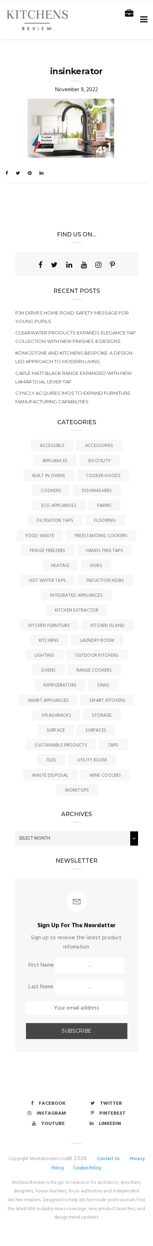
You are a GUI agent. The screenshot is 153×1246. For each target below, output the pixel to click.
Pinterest (112, 1113)
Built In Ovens (48, 476)
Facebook (52, 1103)
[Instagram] (98, 265)
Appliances (55, 461)
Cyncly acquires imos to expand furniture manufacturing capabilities (72, 397)
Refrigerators (59, 685)
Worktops (77, 790)
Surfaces (95, 730)
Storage (102, 715)
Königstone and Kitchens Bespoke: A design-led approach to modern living (74, 357)
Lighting (44, 655)
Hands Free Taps (104, 550)
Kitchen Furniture (49, 625)
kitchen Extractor (77, 610)
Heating (60, 565)
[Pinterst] (112, 265)
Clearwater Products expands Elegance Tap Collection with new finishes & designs (75, 337)
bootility (99, 461)
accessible (52, 445)
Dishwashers (97, 490)
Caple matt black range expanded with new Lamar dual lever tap (73, 377)
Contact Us (108, 1159)
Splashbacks (56, 715)
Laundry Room (97, 640)
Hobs (96, 565)
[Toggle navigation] (142, 19)
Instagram (51, 1113)
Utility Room (92, 760)
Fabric (104, 505)
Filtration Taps (55, 520)
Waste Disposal (50, 775)
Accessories (99, 445)
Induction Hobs (105, 580)
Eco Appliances (58, 505)
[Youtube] (84, 265)
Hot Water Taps (47, 580)
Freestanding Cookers (101, 536)
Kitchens (49, 640)
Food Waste (40, 536)
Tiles (51, 760)
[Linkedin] (69, 265)
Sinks (103, 685)
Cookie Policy (87, 1168)
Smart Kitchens (107, 700)
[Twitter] (54, 265)
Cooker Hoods (103, 476)
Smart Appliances (48, 700)
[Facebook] (40, 265)
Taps (113, 745)
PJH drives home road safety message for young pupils (72, 317)
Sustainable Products (61, 745)
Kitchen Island (107, 625)
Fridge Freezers (47, 550)
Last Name (40, 987)
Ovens (48, 670)
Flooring (105, 520)
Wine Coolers (105, 775)
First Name (41, 965)
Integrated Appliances (76, 595)
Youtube (53, 1124)
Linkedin (110, 1124)
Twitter (111, 1103)
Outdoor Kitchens (97, 655)
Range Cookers (94, 670)
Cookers (51, 490)
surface (56, 730)
